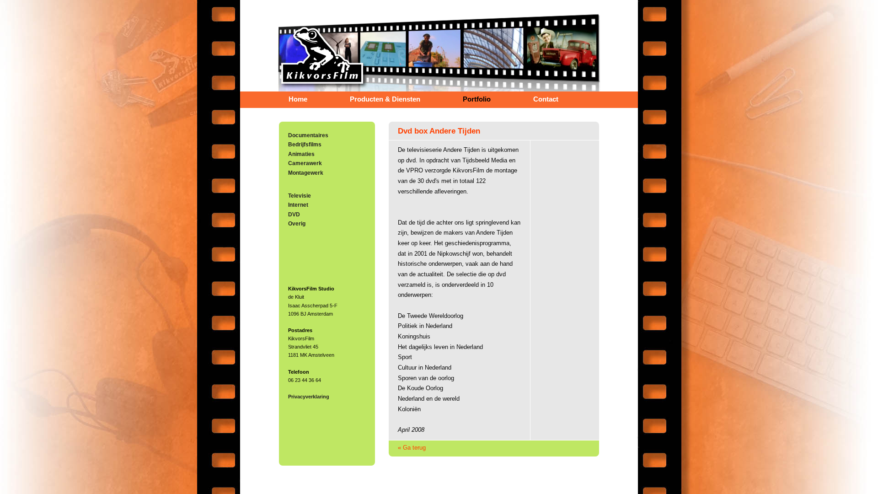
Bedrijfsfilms (304, 144)
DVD (294, 214)
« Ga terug (412, 447)
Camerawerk (305, 163)
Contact (545, 99)
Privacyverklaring (308, 396)
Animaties (301, 154)
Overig (296, 223)
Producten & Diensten (385, 99)
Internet (298, 205)
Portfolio (477, 99)
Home (298, 99)
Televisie (299, 196)
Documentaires (308, 135)
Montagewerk (305, 173)
